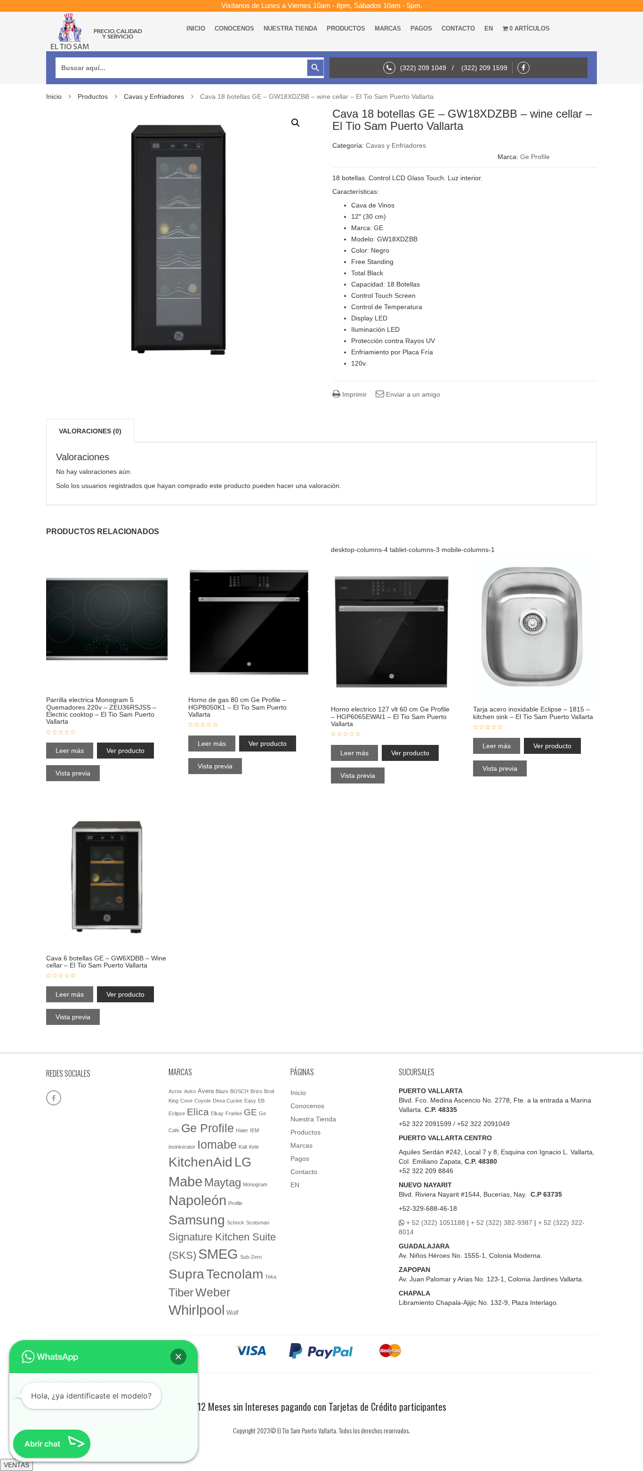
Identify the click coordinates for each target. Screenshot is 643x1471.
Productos (346, 28)
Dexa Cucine (227, 1100)
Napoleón (197, 1200)
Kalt (243, 1147)
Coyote (202, 1100)
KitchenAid (201, 1162)
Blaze (222, 1091)
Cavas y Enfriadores (154, 96)
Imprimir (353, 394)
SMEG (218, 1254)
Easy (250, 1100)
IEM (254, 1130)
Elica (198, 1111)
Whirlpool (197, 1310)
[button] (295, 122)
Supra (186, 1273)
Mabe (185, 1181)
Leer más (70, 750)
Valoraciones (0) (90, 431)
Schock (235, 1222)
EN (488, 28)
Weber (212, 1292)
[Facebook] (525, 68)
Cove (186, 1100)
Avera (206, 1091)
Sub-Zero (251, 1257)
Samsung (197, 1220)
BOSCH (239, 1091)
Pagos (421, 28)
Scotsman (257, 1222)
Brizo (256, 1091)
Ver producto (125, 750)
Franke (233, 1113)
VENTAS (16, 1465)
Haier (242, 1130)
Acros (175, 1091)
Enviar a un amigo (412, 394)
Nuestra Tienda (290, 28)
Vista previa (73, 773)
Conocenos (234, 28)
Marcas (388, 28)
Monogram (255, 1184)
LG (242, 1162)
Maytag (222, 1182)
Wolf (232, 1312)
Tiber (181, 1292)
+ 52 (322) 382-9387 (501, 1222)
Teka (270, 1276)
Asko (190, 1091)
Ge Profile (535, 156)
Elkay (217, 1113)
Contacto (458, 28)
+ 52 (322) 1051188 (435, 1222)
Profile (235, 1203)
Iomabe (217, 1144)
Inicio (195, 28)
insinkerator (182, 1147)
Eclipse (177, 1113)
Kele (254, 1147)
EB (261, 1100)
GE (250, 1112)
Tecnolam (234, 1273)
